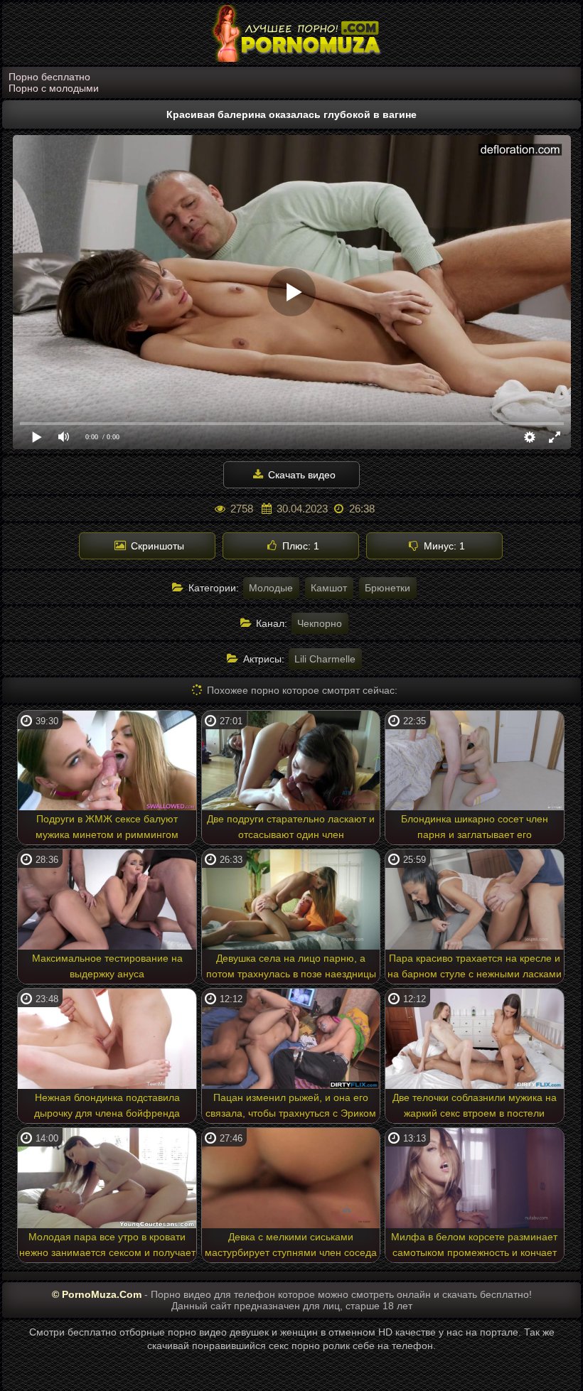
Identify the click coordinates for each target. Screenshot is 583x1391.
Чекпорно (319, 623)
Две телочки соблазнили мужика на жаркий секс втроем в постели (474, 1105)
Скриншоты (156, 546)
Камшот (329, 588)
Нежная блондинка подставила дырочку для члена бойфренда (107, 1105)
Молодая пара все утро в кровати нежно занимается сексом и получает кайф (107, 1246)
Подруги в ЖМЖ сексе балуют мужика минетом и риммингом (107, 826)
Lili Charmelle (324, 659)
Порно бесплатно (49, 76)
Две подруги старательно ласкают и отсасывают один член (291, 826)
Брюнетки (387, 588)
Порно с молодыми (54, 88)
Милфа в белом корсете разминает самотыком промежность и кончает (474, 1244)
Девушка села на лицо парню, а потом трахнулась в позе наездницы (291, 965)
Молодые (271, 588)
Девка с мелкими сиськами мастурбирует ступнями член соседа (291, 1244)
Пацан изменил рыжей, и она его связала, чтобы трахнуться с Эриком (290, 1105)
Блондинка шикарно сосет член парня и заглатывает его (474, 826)
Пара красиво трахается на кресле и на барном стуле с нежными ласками (474, 965)
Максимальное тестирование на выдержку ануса (107, 965)
